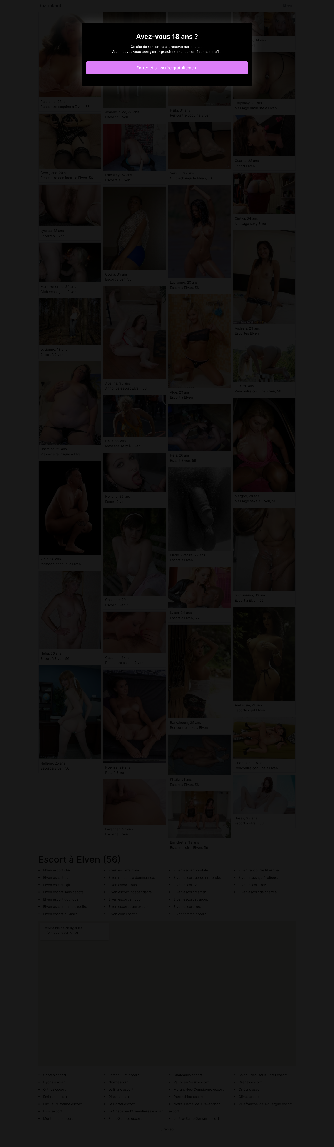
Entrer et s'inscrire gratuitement (167, 67)
